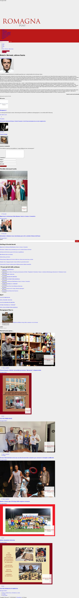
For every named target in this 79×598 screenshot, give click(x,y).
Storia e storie (5, 36)
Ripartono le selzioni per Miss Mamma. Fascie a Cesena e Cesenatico (17, 216)
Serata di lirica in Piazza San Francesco (10, 290)
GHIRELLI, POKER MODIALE (8, 269)
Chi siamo (4, 37)
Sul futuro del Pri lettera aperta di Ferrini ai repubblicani (12, 252)
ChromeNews (19, 597)
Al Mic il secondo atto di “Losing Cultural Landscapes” (13, 288)
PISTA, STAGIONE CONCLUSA (8, 274)
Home (3, 29)
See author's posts (3, 114)
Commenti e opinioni (6, 32)
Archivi (1, 326)
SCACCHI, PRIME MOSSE (5, 297)
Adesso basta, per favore (5, 257)
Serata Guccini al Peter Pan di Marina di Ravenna (12, 286)
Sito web (2, 164)
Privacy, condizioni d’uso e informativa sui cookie (11, 592)
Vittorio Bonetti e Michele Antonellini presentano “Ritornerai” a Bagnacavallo (20, 370)
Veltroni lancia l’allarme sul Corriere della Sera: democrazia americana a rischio (16, 259)
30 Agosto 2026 (3, 372)
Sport (3, 38)
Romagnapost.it (3, 58)
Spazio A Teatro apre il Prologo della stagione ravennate (15, 501)
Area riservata (4, 595)
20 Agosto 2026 (3, 238)
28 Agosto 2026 (3, 590)
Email (1, 161)
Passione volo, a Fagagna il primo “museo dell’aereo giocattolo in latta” (14, 261)
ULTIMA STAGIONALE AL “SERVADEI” (10, 283)
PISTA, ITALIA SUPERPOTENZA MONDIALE (11, 279)
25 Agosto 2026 (3, 218)
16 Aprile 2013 (8, 58)
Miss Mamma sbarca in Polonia (6, 254)
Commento (2, 157)
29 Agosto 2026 (3, 503)
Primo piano (4, 31)
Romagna (4, 455)
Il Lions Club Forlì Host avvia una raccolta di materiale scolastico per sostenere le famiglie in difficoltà (27, 457)
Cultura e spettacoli (6, 33)
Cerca (1, 239)
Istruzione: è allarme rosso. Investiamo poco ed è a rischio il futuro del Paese (20, 236)
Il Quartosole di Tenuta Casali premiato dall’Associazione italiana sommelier (15, 264)
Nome (1, 159)
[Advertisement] (39, 9)
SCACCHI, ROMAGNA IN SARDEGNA (9, 276)
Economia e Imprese (6, 34)
